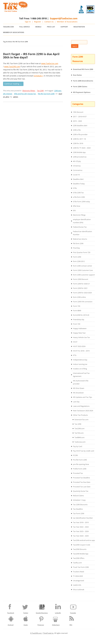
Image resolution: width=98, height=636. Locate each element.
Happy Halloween (80, 328)
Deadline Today (79, 183)
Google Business (42, 613)
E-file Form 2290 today (81, 201)
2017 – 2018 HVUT (80, 116)
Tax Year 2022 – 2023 (81, 527)
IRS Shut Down (78, 388)
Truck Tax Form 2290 (81, 567)
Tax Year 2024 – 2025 (81, 536)
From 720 (76, 324)
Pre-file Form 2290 (80, 460)
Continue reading (13, 84)
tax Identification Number (83, 518)
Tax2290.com (8, 27)
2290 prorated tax (80, 157)
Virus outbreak (78, 589)
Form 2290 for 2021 (80, 288)
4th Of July (77, 161)
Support (64, 27)
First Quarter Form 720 (81, 252)
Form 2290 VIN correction (82, 301)
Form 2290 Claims (80, 86)
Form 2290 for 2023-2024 (82, 292)
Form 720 (76, 306)
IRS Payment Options (81, 92)
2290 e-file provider (80, 134)
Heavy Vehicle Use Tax (81, 337)
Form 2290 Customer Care (83, 270)
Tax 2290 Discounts (80, 504)
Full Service (24, 27)
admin (15, 97)
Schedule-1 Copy (79, 500)
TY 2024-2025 (78, 576)
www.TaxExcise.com (49, 63)
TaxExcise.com (80, 442)
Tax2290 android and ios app (84, 540)
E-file (75, 188)
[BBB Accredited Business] (81, 9)
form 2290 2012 (79, 261)
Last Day (76, 401)
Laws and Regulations (81, 406)
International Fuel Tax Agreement (81, 374)
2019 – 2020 (77, 121)
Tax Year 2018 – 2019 (81, 522)
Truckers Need (78, 571)
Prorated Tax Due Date (81, 482)
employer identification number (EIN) (82, 221)
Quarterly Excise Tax (80, 491)
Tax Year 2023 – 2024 (81, 531)
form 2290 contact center (82, 266)
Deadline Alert (78, 179)
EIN (74, 210)
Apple (26, 625)
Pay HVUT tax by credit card (83, 451)
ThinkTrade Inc (48, 633)
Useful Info (77, 585)
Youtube (73, 613)
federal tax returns (80, 239)
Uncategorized (78, 580)
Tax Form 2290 (78, 513)
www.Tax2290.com (12, 66)
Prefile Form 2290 (79, 469)
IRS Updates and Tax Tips (82, 397)
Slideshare (56, 625)
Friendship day (78, 319)
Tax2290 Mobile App (80, 554)
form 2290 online (79, 297)
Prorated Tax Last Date (81, 486)
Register (37, 21)
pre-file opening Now (81, 464)
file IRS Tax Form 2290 (46, 94)
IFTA (74, 355)
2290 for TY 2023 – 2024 (81, 148)
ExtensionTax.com (81, 419)
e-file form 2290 (79, 197)
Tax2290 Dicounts (79, 549)
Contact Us (49, 21)
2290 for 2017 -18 (79, 139)
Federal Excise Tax (80, 227)
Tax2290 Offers (78, 558)
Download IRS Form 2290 (83, 69)
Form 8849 (77, 310)
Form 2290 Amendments (83, 81)
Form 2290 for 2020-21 (81, 284)
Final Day (76, 248)
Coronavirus (77, 170)
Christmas (77, 166)
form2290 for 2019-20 (81, 315)
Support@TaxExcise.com (63, 18)
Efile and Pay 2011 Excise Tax (25, 94)
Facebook (10, 613)
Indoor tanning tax (80, 364)
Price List (51, 27)
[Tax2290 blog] (15, 11)
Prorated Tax (78, 473)
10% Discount (78, 112)
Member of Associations (67, 21)
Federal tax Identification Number (82, 233)
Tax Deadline (78, 509)
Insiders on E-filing (80, 369)
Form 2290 (77, 257)
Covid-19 (76, 175)
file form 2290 (78, 243)
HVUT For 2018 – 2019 (81, 351)
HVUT (75, 342)
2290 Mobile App (79, 152)
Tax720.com (79, 433)
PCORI (75, 455)
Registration (79, 27)
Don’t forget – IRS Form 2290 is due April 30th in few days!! (31, 55)
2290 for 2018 (78, 143)
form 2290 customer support (84, 275)
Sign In (28, 21)
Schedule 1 (38, 76)
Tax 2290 (40, 90)
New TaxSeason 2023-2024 (83, 410)
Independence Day (80, 360)
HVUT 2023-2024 (79, 346)
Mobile (38, 27)
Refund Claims (78, 495)
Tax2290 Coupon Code (81, 545)
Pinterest (41, 625)
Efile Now (76, 206)
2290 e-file (77, 130)
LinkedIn (58, 613)
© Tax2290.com (36, 633)
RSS (71, 625)
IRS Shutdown (78, 393)
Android (10, 625)
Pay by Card (77, 446)
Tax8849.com (79, 437)
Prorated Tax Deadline (81, 478)
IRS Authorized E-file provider (80, 382)
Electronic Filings (28, 90)
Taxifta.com (77, 562)
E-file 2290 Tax (78, 192)
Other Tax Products (80, 415)
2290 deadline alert (80, 125)
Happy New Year (79, 333)
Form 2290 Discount (80, 279)
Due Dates (77, 75)
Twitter (25, 613)
